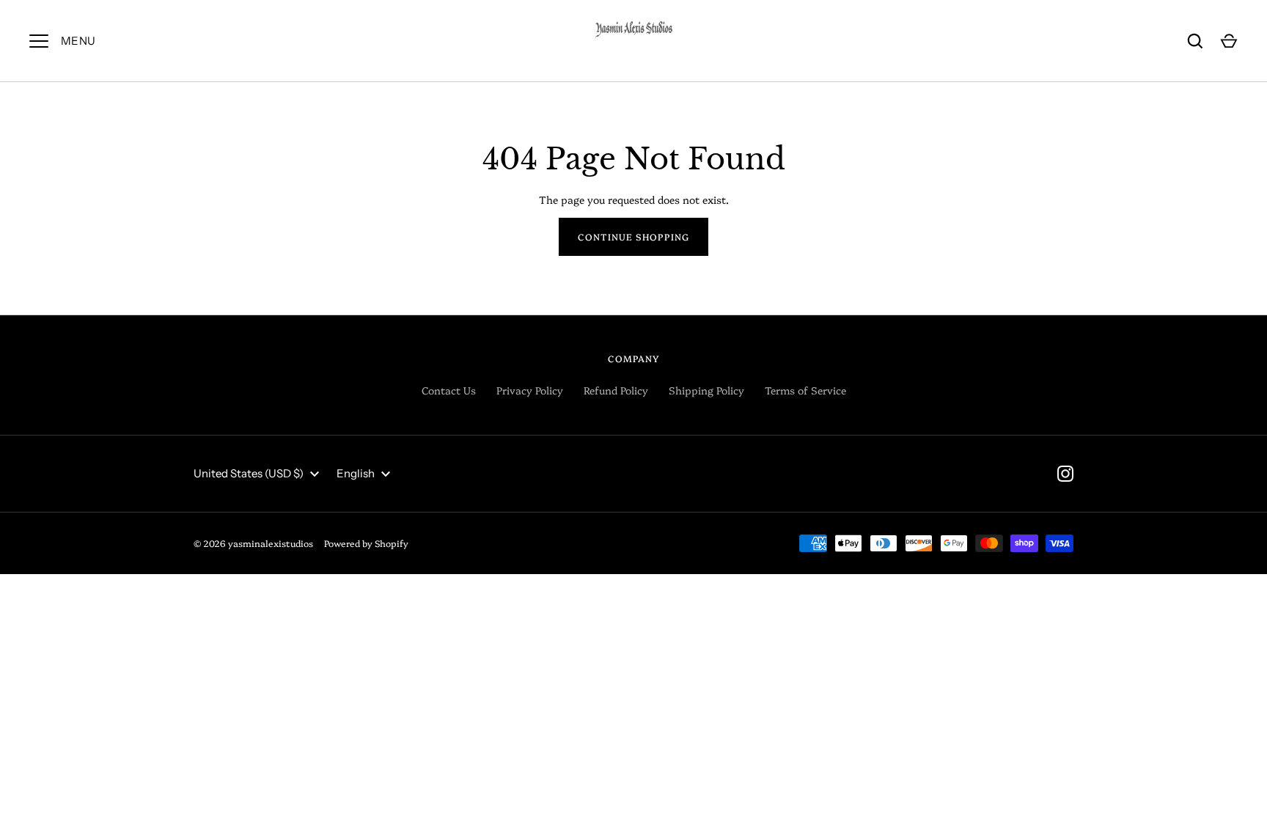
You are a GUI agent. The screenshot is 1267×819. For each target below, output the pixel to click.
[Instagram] (1065, 474)
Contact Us (449, 390)
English (356, 473)
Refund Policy (616, 390)
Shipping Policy (706, 390)
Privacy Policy (529, 390)
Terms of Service (805, 390)
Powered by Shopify (366, 543)
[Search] (1195, 41)
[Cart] (1229, 41)
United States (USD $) (249, 473)
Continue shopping (633, 236)
